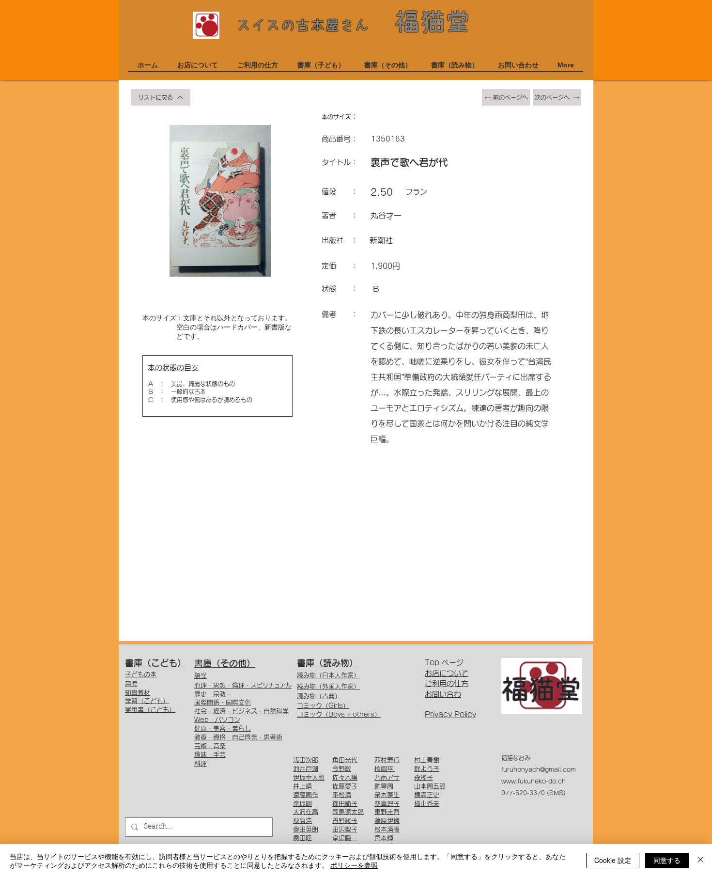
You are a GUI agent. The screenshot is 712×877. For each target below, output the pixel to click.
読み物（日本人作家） (328, 675)
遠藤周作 (305, 795)
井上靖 (305, 786)
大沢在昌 (305, 812)
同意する (667, 860)
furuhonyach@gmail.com (538, 769)
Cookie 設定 (612, 860)
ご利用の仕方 (446, 683)
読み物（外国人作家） (328, 686)
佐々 (338, 777)
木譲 (351, 777)
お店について (446, 673)
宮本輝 (383, 838)
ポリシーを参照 (354, 865)
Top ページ (444, 662)
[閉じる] (700, 860)
